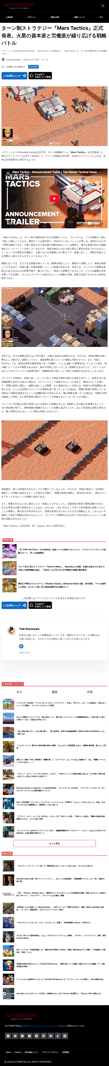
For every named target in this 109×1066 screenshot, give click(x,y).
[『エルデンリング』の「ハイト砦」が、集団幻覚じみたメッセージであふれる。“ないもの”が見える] (8, 866)
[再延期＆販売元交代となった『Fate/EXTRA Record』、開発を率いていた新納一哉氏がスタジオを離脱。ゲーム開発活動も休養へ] (8, 965)
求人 (101, 17)
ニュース (44, 60)
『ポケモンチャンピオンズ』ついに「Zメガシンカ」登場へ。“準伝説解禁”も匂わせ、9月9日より (53, 922)
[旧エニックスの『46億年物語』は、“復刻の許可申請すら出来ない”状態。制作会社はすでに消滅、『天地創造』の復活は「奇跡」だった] (8, 951)
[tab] (19, 692)
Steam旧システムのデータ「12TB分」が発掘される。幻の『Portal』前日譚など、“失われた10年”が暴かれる (58, 993)
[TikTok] (58, 1036)
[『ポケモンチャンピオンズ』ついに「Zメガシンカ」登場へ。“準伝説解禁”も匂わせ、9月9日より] (8, 922)
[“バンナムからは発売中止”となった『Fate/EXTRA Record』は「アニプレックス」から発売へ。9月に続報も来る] (8, 979)
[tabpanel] (54, 772)
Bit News (33, 67)
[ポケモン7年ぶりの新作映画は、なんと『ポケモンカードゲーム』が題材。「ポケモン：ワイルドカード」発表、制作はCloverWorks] (8, 936)
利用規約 (65, 1052)
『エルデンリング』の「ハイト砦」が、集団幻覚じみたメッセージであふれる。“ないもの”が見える (54, 866)
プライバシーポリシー (50, 1052)
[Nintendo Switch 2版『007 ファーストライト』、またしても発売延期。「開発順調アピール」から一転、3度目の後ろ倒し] (8, 880)
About (8, 1052)
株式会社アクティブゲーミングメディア (40, 1025)
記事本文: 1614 (24, 653)
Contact (17, 1052)
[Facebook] (51, 1036)
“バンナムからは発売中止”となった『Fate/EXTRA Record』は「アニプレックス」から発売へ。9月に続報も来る (60, 979)
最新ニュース (79, 17)
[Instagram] (22, 1036)
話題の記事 (55, 17)
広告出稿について (31, 1052)
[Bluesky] (15, 1036)
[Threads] (36, 1036)
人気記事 (9, 17)
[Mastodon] (43, 1036)
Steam (40, 525)
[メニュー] (103, 5)
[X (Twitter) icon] (21, 646)
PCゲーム (31, 17)
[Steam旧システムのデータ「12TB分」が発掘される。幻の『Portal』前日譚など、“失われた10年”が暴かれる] (8, 993)
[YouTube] (8, 1036)
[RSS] (65, 1036)
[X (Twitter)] (29, 1036)
